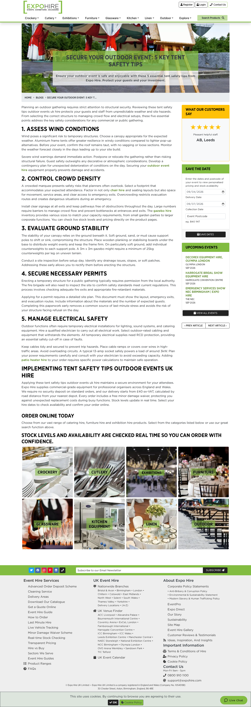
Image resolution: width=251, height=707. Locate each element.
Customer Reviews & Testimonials (192, 635)
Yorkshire (122, 601)
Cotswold (115, 594)
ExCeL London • (128, 622)
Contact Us (173, 666)
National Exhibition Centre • (137, 640)
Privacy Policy (178, 656)
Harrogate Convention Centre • (116, 629)
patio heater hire (34, 360)
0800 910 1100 (178, 675)
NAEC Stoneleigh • (109, 640)
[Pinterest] (50, 570)
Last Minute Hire (39, 622)
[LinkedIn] (56, 570)
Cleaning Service (40, 591)
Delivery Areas (38, 596)
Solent (117, 597)
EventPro (174, 604)
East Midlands (131, 594)
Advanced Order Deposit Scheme (52, 586)
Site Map (174, 625)
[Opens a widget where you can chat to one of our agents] (233, 700)
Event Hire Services (41, 580)
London (137, 590)
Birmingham (124, 590)
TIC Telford (104, 652)
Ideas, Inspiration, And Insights (190, 640)
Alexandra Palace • (128, 614)
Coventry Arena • (108, 622)
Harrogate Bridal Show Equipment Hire (204, 274)
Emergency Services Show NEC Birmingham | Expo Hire (205, 291)
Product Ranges (39, 663)
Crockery (31, 18)
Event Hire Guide (40, 612)
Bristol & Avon (106, 590)
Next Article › (217, 325)
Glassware (112, 18)
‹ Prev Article (193, 325)
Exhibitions (69, 18)
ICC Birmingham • (108, 633)
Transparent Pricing (42, 643)
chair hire (117, 190)
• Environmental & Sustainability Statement (193, 594)
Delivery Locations (108, 605)
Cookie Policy (177, 661)
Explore (184, 18)
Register (188, 4)
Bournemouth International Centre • (119, 618)
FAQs (32, 668)
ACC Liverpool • (107, 614)
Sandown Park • (135, 648)
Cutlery (49, 18)
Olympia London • (131, 644)
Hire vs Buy (36, 648)
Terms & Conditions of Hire (187, 651)
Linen (148, 18)
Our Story (175, 614)
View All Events (206, 313)
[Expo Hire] (43, 7)
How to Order (38, 617)
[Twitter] (31, 570)
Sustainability (177, 619)
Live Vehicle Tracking (43, 627)
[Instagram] (44, 570)
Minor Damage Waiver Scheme (50, 632)
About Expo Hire (178, 580)
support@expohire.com (184, 680)
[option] (47, 472)
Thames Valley (106, 601)
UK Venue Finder (110, 611)
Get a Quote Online (42, 607)
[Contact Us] (62, 570)
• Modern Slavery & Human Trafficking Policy (194, 598)
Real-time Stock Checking (46, 638)
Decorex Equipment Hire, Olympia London (204, 258)
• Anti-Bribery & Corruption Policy (187, 591)
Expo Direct (176, 609)
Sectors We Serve (40, 653)
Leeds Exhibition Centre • (113, 637)
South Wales (130, 597)
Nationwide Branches (113, 586)
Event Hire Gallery (180, 630)
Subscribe (214, 570)
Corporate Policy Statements (188, 586)
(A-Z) (125, 605)
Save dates (206, 234)
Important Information (183, 645)
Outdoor (165, 18)
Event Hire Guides (41, 658)
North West (104, 597)
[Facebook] (38, 570)
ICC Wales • (126, 633)
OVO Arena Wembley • (111, 648)
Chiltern (102, 594)
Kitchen (132, 18)
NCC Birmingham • (109, 644)
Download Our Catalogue (46, 602)
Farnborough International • (114, 626)
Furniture (91, 18)
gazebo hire (162, 211)
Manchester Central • (141, 637)
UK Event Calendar (111, 657)
